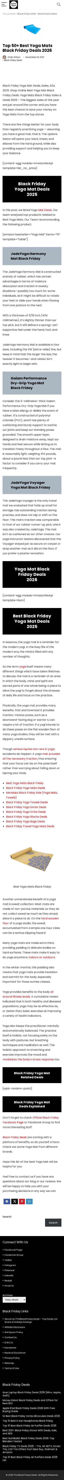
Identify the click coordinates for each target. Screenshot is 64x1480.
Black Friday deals (15, 1137)
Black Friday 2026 (26, 13)
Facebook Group (14, 1255)
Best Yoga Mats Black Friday (25, 783)
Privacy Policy (12, 1358)
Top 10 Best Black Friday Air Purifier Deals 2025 (29, 1425)
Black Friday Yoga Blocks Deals (26, 817)
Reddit (8, 1280)
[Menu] (4, 4)
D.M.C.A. (9, 1342)
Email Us (9, 1285)
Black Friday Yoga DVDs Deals (26, 812)
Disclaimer (10, 1347)
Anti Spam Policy (14, 1332)
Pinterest (9, 1270)
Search (7, 1216)
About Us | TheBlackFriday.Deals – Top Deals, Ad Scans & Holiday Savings (31, 1320)
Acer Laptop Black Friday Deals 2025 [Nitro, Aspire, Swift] (32, 1394)
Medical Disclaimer (15, 1352)
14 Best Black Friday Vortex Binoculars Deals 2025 (31, 1416)
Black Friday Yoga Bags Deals (25, 821)
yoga (22, 667)
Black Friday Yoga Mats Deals (25, 788)
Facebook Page (13, 1249)
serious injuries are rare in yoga (33, 749)
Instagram (10, 1265)
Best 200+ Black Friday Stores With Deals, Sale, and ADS (30, 1432)
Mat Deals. (45, 210)
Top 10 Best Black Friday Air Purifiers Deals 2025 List (30, 1458)
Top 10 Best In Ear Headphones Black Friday (28, 1421)
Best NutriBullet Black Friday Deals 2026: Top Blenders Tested (28, 1440)
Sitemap (9, 1363)
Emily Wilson (13, 57)
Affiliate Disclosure (15, 1327)
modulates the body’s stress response (28, 1059)
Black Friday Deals (47, 13)
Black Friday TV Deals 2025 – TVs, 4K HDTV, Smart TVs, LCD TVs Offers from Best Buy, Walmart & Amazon (32, 1449)
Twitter (8, 1260)
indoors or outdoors (42, 957)
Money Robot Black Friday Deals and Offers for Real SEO (30, 1402)
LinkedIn (9, 1275)
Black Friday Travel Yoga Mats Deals (30, 826)
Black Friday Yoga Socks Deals (26, 807)
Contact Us (11, 1337)
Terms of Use (12, 1368)
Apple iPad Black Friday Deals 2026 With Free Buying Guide (29, 1409)
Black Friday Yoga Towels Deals (27, 802)
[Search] (59, 4)
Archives (8, 1295)
